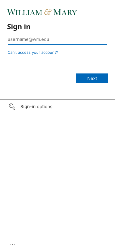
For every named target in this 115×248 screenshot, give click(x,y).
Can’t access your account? (33, 52)
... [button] (13, 243)
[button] (57, 107)
